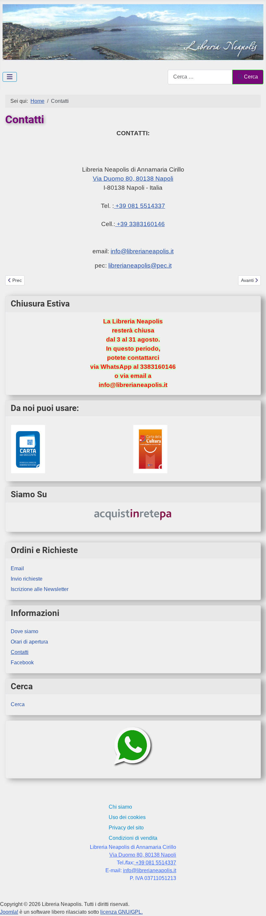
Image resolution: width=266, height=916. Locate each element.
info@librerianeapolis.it (142, 251)
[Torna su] (254, 904)
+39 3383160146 (140, 224)
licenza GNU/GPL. (121, 912)
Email (17, 568)
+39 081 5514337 (139, 205)
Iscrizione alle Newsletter (39, 589)
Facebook (22, 662)
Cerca (251, 76)
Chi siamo (120, 807)
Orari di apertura (29, 642)
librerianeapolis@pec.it (140, 265)
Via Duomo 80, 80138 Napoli (133, 178)
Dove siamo (24, 631)
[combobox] (200, 77)
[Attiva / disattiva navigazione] (10, 77)
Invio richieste (26, 579)
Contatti (20, 652)
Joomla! (9, 912)
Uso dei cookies (127, 817)
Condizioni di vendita (133, 838)
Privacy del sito (126, 827)
